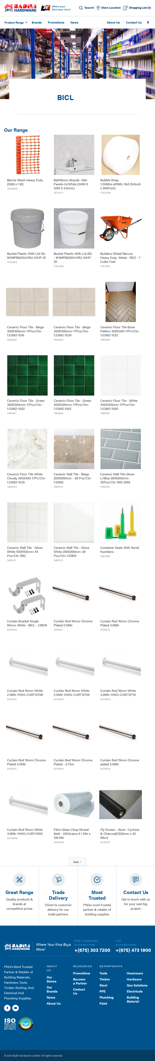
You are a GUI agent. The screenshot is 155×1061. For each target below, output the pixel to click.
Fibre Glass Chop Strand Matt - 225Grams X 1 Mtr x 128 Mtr (72, 833)
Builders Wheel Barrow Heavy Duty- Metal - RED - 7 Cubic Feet (120, 257)
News (74, 22)
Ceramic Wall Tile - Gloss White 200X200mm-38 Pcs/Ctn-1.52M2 (71, 551)
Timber (104, 979)
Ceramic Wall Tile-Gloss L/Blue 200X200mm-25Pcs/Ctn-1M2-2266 (117, 478)
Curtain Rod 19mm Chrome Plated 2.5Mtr (26, 762)
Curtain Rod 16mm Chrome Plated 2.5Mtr (73, 623)
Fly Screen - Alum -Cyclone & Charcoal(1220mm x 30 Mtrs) (119, 833)
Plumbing (106, 997)
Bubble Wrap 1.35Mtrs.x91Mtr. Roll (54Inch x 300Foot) (120, 184)
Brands (37, 22)
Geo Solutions (137, 985)
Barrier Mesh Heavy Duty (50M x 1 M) (25, 182)
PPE (102, 991)
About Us (113, 22)
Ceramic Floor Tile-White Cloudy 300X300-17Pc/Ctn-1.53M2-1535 (26, 478)
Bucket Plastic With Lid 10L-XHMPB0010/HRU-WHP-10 (27, 255)
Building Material (133, 999)
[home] (20, 8)
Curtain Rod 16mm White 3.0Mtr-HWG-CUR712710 (118, 692)
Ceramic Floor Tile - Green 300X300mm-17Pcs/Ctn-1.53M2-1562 (72, 404)
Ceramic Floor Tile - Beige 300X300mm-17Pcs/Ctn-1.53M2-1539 (72, 331)
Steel (103, 985)
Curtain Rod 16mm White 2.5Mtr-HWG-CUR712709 (72, 692)
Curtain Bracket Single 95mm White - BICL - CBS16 (27, 623)
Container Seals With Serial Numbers (119, 549)
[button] (15, 22)
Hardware (134, 979)
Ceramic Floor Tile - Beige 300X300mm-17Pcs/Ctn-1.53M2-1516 (25, 331)
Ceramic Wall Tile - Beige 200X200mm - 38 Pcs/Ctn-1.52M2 (73, 478)
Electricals (134, 991)
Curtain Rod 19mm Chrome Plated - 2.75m (73, 762)
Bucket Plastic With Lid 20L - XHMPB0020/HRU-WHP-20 (73, 257)
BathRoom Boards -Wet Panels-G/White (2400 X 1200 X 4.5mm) (71, 184)
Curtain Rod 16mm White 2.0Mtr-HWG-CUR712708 (25, 692)
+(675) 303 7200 (92, 949)
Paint (103, 1003)
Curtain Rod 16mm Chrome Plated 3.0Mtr (119, 623)
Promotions (56, 22)
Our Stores (51, 979)
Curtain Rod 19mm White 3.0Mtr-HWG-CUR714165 (25, 831)
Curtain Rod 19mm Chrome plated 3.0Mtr (119, 762)
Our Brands (52, 989)
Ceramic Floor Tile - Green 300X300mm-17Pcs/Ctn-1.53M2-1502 (26, 404)
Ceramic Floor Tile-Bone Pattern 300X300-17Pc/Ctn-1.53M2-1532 (119, 331)
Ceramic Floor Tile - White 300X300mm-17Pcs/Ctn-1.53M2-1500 (118, 404)
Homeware (135, 973)
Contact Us (134, 22)
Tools (103, 973)
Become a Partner (80, 981)
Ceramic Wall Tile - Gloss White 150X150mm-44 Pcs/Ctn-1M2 (25, 551)
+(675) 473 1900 (133, 949)
